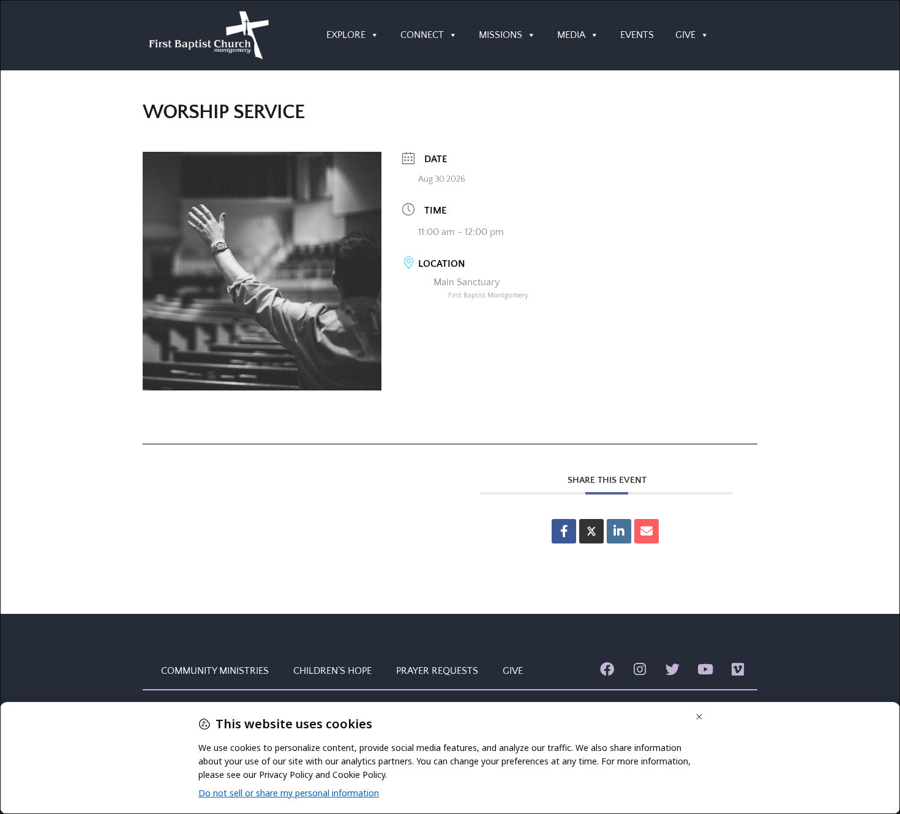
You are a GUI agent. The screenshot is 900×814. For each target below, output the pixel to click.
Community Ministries (215, 670)
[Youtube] (705, 669)
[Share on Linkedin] (619, 531)
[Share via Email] (646, 531)
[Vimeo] (738, 669)
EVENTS (637, 34)
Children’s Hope (332, 670)
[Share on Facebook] (564, 531)
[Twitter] (672, 669)
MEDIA (571, 34)
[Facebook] (607, 669)
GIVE (685, 34)
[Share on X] (591, 531)
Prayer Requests (437, 670)
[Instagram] (639, 669)
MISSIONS (500, 34)
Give (513, 670)
